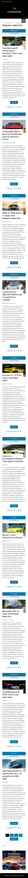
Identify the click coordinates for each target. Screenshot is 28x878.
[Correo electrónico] (20, 107)
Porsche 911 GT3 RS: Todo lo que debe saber (12, 378)
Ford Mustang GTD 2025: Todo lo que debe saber (11, 694)
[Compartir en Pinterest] (18, 107)
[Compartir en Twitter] (17, 107)
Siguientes (14, 839)
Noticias (6, 59)
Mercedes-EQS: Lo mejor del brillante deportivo (10, 614)
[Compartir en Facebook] (15, 107)
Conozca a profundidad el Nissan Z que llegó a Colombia (12, 458)
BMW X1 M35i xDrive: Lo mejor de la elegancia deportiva (12, 215)
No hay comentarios (14, 33)
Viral (15, 875)
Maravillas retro (7, 142)
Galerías (10, 384)
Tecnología (10, 620)
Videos (10, 221)
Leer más (14, 102)
